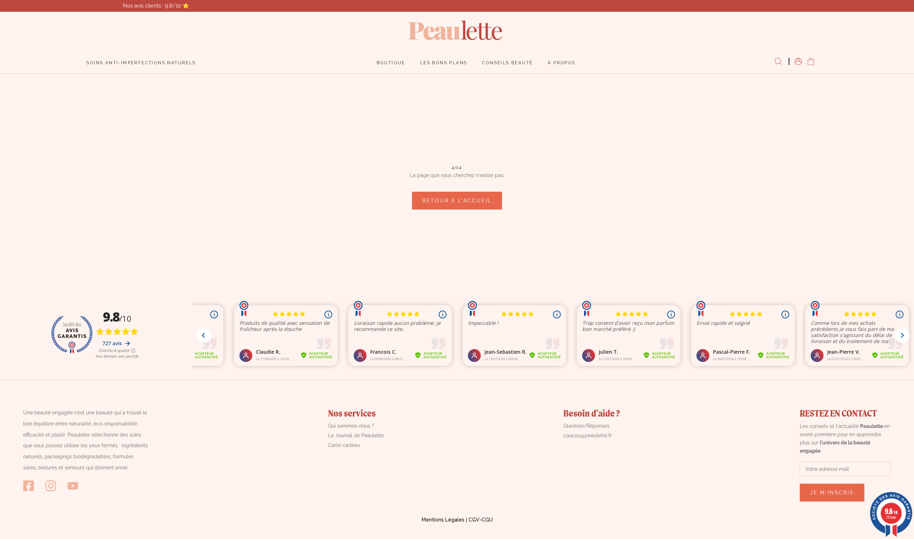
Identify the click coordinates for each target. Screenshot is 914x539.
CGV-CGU (480, 520)
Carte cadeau (344, 445)
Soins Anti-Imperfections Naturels (141, 62)
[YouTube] (72, 485)
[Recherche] (778, 62)
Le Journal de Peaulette (356, 435)
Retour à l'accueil (457, 200)
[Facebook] (28, 485)
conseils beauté (507, 62)
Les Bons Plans (443, 62)
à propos (561, 62)
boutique (391, 62)
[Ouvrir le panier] (810, 62)
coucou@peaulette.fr (587, 435)
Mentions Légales (443, 520)
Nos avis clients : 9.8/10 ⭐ (156, 5)
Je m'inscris (832, 492)
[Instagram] (50, 485)
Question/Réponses (586, 426)
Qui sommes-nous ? (351, 426)
